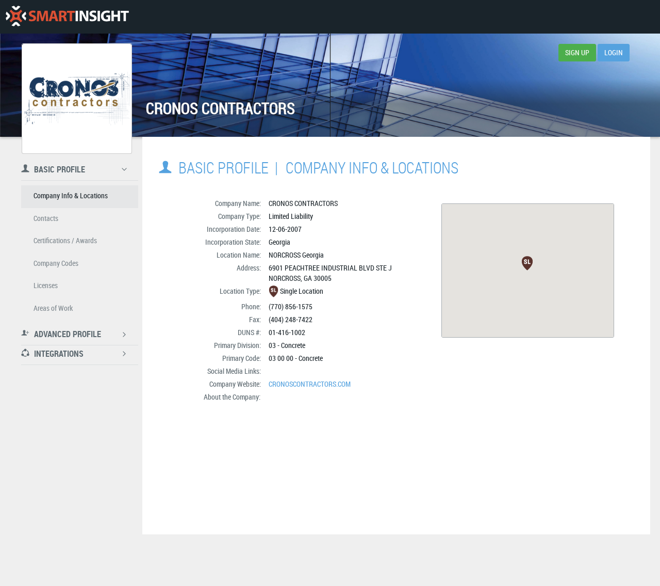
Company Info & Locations (372, 168)
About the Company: (232, 397)
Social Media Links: (234, 371)
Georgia (279, 242)
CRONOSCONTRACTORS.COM (310, 384)
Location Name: (239, 255)
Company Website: (235, 384)
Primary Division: (237, 345)
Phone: (251, 306)
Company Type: (239, 216)
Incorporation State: (233, 242)
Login (613, 52)
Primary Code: (241, 358)
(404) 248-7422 (290, 319)
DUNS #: (249, 332)
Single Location (301, 291)
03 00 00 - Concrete (296, 358)
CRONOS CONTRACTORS (303, 203)
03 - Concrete (287, 345)
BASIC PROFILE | (231, 167)
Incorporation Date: (234, 229)
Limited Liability (291, 216)
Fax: (255, 319)
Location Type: (240, 291)
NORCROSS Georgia (296, 255)
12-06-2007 (285, 229)
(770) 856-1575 (290, 306)
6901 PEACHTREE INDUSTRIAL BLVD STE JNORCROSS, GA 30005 (330, 273)
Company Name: (238, 203)
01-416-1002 (287, 332)
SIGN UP (577, 52)
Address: (249, 268)
